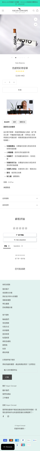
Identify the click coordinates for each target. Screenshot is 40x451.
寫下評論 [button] (21, 235)
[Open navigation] (3, 10)
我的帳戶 (5, 289)
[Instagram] (8, 416)
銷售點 (4, 345)
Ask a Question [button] (21, 240)
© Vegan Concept (20, 426)
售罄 (20, 90)
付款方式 (5, 327)
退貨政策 (5, 205)
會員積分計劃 (7, 293)
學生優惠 (5, 304)
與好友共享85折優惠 (10, 296)
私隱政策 (5, 338)
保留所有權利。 (20, 429)
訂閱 (7, 377)
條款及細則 (6, 341)
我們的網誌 (6, 394)
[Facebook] (3, 416)
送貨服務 (5, 330)
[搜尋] (34, 10)
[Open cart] (37, 10)
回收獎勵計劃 (7, 307)
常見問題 (5, 323)
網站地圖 (5, 352)
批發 (4, 349)
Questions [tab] (17, 246)
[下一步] (28, 57)
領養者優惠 (6, 300)
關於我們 (5, 390)
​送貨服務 (5, 198)
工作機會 (5, 398)
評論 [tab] (5, 246)
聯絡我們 (5, 319)
